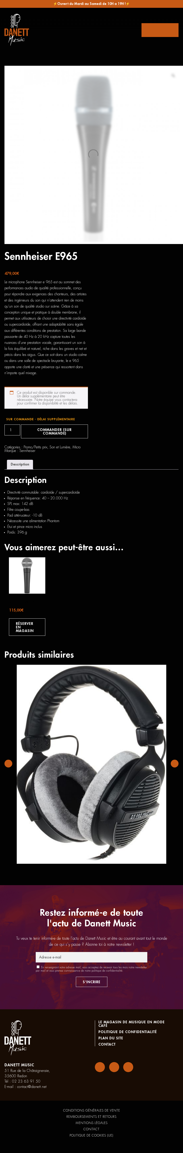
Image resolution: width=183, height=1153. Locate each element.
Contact (107, 1044)
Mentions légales (92, 1122)
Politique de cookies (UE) (91, 1135)
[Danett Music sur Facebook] (100, 1067)
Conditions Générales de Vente (91, 1110)
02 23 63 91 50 (26, 1081)
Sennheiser (27, 451)
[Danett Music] (16, 30)
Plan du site (110, 1038)
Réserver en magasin (25, 627)
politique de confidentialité (107, 970)
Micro (77, 447)
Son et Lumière (60, 447)
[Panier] (160, 30)
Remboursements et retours (91, 1116)
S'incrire (91, 982)
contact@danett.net (32, 1087)
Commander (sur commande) (54, 431)
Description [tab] (20, 464)
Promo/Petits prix (35, 447)
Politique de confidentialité (127, 1032)
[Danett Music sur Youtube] (128, 1067)
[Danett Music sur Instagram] (114, 1067)
